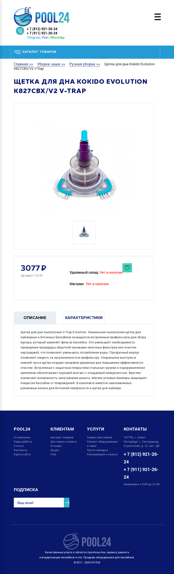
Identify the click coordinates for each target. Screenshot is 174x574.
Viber (45, 37)
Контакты (20, 450)
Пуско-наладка (97, 450)
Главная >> (23, 64)
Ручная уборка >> (84, 64)
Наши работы (23, 441)
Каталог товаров (62, 437)
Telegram (33, 37)
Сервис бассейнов (99, 437)
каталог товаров (39, 51)
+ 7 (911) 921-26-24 (42, 33)
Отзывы (56, 446)
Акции (55, 450)
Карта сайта (22, 454)
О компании (22, 437)
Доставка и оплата (64, 441)
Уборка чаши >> (51, 64)
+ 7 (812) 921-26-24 (42, 28)
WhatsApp (57, 37)
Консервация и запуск (102, 454)
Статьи (19, 446)
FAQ (53, 454)
